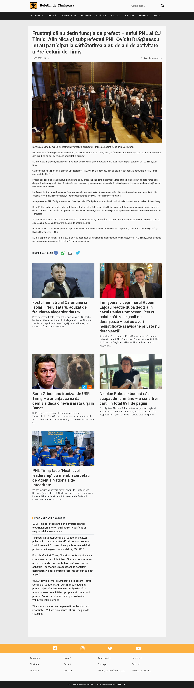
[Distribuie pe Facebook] (56, 253)
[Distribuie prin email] (70, 253)
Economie (86, 15)
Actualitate (36, 15)
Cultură (115, 15)
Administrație (68, 15)
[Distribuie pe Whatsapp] (63, 253)
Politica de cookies (141, 670)
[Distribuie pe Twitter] (78, 253)
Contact (68, 670)
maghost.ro (120, 684)
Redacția (34, 670)
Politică (52, 15)
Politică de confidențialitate (111, 670)
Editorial (144, 15)
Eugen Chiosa (155, 58)
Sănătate (101, 15)
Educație (129, 15)
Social (157, 15)
